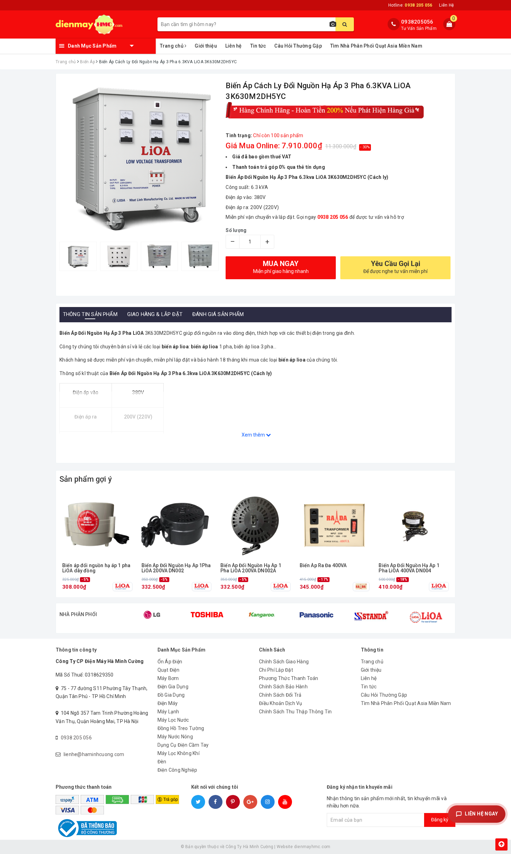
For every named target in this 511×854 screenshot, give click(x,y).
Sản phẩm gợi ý (85, 479)
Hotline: (410, 5)
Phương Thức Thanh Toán (288, 678)
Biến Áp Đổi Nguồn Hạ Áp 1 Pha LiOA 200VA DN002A (250, 568)
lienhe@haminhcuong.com (94, 754)
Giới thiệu (206, 46)
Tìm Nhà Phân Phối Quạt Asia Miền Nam (376, 46)
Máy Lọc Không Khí (178, 753)
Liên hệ (233, 46)
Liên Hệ (446, 5)
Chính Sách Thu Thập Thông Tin (295, 711)
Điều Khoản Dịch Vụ (280, 703)
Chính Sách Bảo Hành (283, 686)
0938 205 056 (76, 737)
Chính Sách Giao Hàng (284, 661)
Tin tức (258, 46)
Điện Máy (167, 703)
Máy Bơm (168, 678)
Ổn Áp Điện (169, 661)
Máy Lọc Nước (173, 720)
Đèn (162, 761)
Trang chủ (172, 46)
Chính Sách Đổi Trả (280, 695)
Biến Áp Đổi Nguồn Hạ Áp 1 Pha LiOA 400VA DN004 (409, 568)
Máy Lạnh (168, 711)
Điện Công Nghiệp (177, 770)
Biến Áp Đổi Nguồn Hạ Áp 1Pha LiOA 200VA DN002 (176, 568)
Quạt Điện (168, 670)
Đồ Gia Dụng (171, 695)
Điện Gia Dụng (172, 686)
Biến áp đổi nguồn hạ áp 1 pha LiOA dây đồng (96, 568)
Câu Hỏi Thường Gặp (298, 46)
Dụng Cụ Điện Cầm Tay (183, 745)
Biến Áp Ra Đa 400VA (323, 565)
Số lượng (236, 230)
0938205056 (417, 22)
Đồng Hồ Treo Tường (180, 728)
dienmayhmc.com (312, 846)
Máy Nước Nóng (175, 736)
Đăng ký (439, 819)
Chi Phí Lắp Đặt (276, 670)
